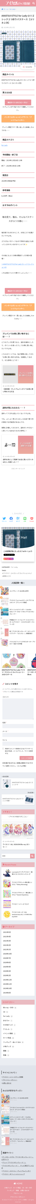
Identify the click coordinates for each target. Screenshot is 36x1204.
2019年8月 (7, 993)
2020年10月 (7, 954)
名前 (4, 722)
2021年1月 (7, 949)
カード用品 (8, 1038)
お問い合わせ (6, 1083)
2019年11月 (7, 984)
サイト (4, 740)
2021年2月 (7, 945)
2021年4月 (7, 936)
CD (5, 1012)
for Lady (5, 145)
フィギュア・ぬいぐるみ (13, 1042)
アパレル (7, 1029)
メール (5, 731)
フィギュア (10, 1190)
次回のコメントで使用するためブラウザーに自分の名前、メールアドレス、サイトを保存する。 (19, 751)
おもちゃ (7, 1020)
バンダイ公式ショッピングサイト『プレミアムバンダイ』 (18, 118)
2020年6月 (7, 962)
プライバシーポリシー (9, 1080)
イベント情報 (9, 1033)
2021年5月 (7, 932)
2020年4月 (7, 967)
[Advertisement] (18, 489)
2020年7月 (7, 958)
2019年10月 (7, 988)
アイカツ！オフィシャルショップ (13, 1174)
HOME (19, 1183)
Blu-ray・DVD (9, 1007)
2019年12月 (7, 980)
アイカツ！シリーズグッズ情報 (12, 1077)
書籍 (6, 1051)
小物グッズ (8, 1046)
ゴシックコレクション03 (21, 573)
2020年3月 (7, 971)
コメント (5, 697)
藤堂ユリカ (7, 576)
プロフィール (18, 1193)
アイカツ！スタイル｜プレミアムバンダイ (16, 1171)
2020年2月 (7, 975)
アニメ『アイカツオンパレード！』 (14, 1162)
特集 (6, 1055)
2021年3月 (7, 941)
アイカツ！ (7, 573)
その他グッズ (9, 1025)
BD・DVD (29, 1188)
